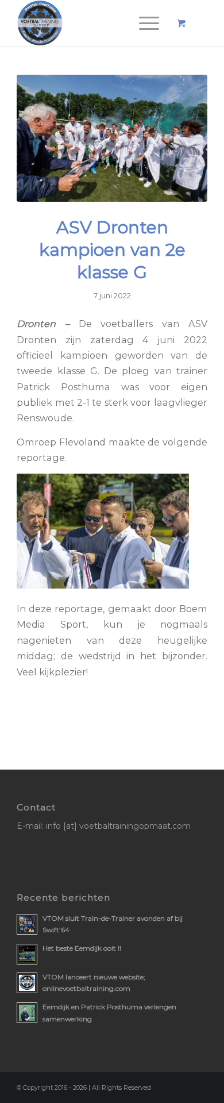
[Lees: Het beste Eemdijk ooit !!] (27, 954)
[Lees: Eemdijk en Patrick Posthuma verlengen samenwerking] (27, 1012)
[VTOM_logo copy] (93, 23)
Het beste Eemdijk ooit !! (82, 948)
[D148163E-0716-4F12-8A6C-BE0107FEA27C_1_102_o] (112, 138)
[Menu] (143, 23)
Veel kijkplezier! (52, 672)
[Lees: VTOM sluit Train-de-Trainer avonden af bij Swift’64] (27, 924)
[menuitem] (147, 23)
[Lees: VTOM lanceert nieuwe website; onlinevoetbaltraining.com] (27, 983)
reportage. (42, 457)
